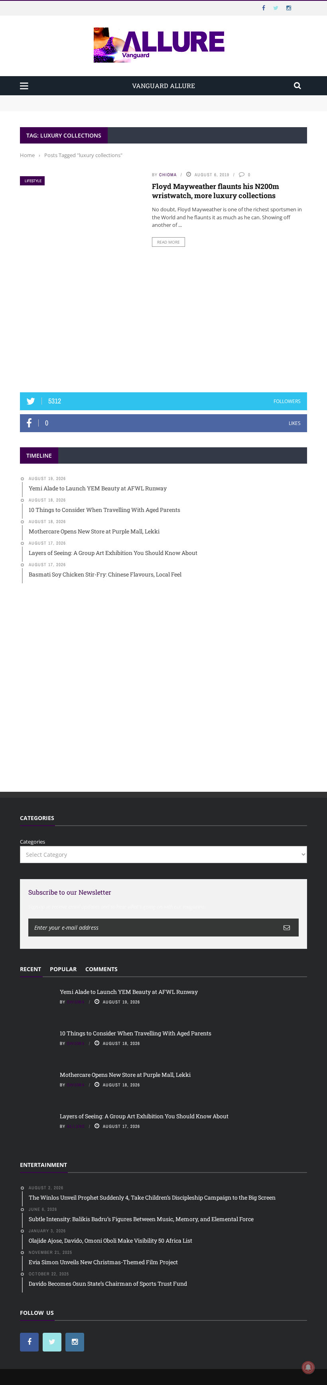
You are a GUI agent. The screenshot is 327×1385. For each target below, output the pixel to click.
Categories (32, 841)
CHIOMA (168, 174)
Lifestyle (33, 180)
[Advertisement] (163, 321)
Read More (168, 242)
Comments (101, 969)
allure (76, 1126)
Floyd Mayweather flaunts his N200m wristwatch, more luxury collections (215, 190)
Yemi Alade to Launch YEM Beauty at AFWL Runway (86, 98)
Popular (63, 969)
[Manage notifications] (308, 1367)
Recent (30, 969)
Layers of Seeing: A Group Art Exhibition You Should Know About (144, 1116)
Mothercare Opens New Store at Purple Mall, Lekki (125, 1074)
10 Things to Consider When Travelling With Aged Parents (92, 106)
